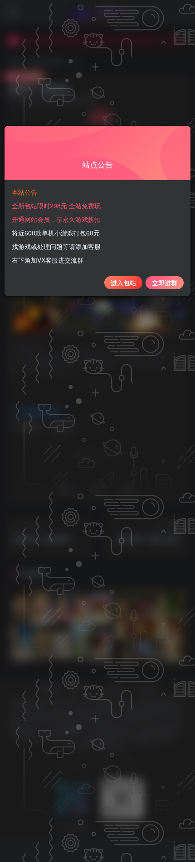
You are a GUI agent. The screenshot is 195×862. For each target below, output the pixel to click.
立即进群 (164, 282)
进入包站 (123, 282)
